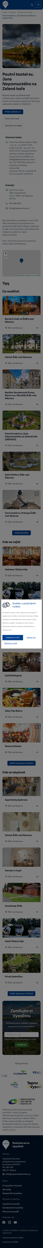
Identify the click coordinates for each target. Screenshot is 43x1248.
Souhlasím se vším (12, 637)
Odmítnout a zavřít (10, 643)
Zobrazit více (31, 637)
